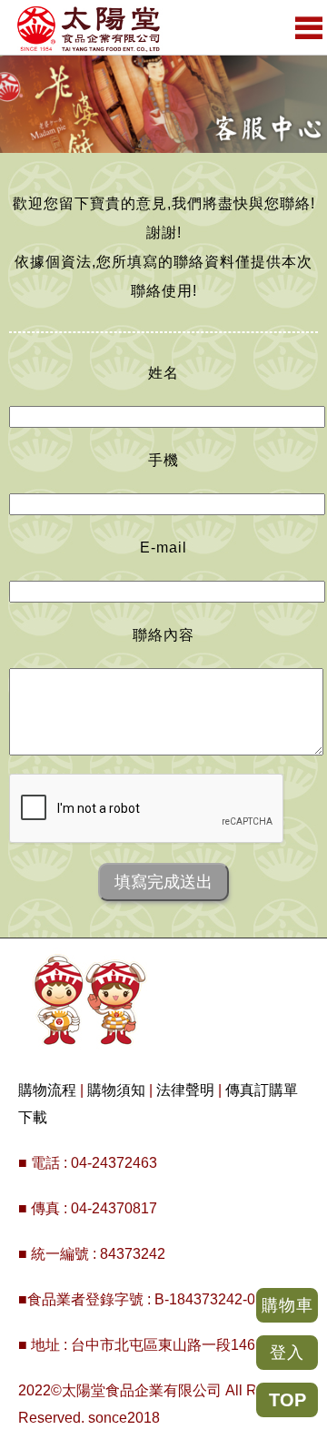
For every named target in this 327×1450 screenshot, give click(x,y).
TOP (287, 1400)
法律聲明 (185, 1090)
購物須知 (116, 1090)
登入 (287, 1353)
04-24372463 (114, 1163)
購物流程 (47, 1090)
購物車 (287, 1305)
